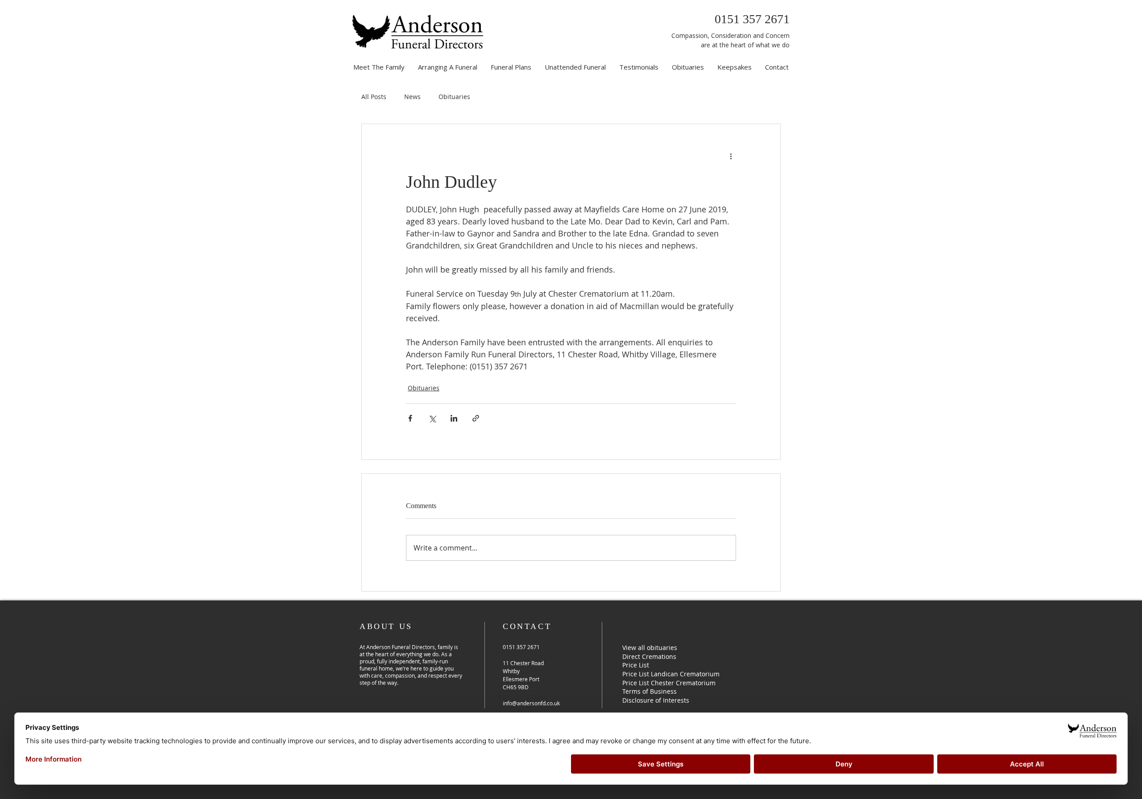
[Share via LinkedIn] (454, 418)
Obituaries (454, 96)
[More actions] (730, 156)
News (412, 96)
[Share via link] (476, 418)
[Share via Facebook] (410, 418)
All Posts (373, 96)
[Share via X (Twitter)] (432, 418)
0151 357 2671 (752, 19)
